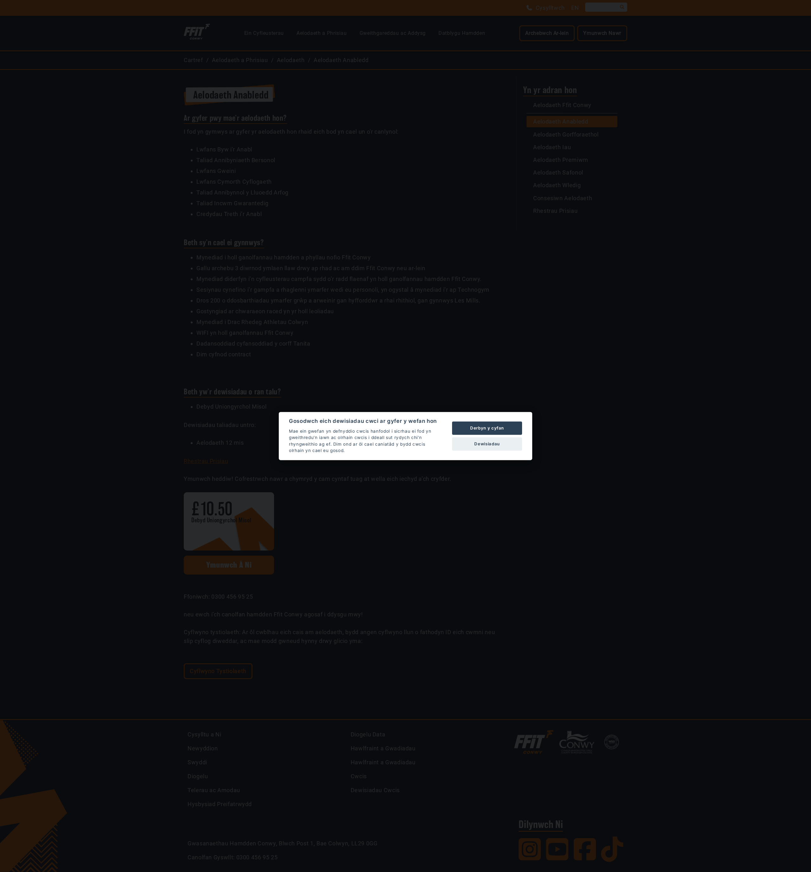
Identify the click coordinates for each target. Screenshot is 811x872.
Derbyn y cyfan (487, 427)
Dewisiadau (487, 443)
